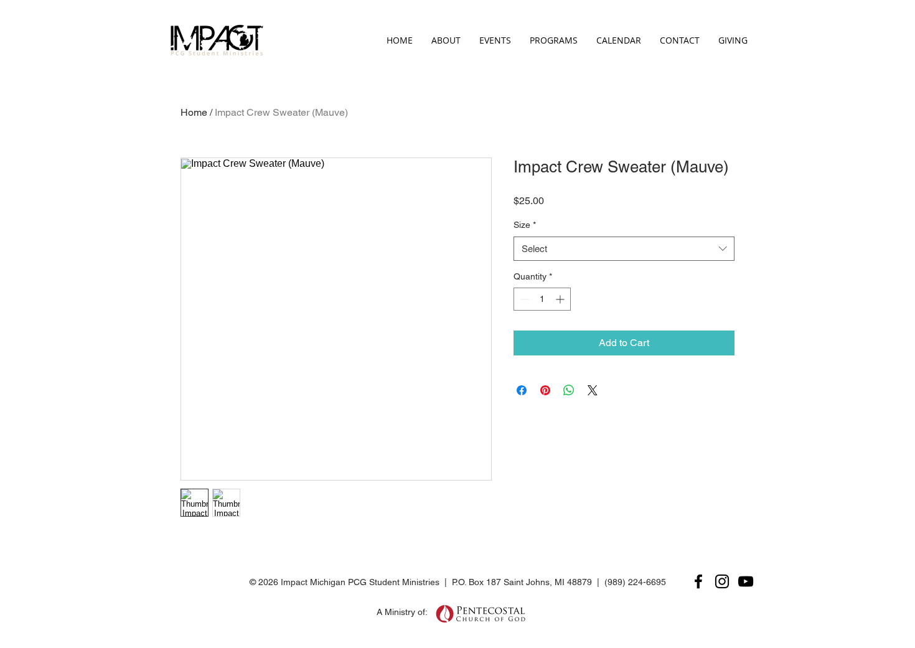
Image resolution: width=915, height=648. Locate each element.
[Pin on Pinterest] (545, 390)
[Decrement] (523, 299)
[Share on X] (592, 390)
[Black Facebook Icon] (698, 581)
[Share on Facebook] (521, 390)
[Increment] (561, 299)
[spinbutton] (542, 299)
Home (194, 112)
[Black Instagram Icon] (722, 581)
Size (525, 225)
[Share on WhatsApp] (568, 390)
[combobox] (624, 249)
